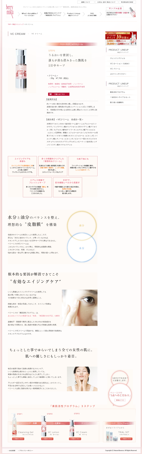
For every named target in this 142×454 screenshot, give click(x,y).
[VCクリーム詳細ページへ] (75, 440)
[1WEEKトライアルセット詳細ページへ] (126, 440)
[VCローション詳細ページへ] (47, 440)
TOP (9, 24)
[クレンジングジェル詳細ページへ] (18, 440)
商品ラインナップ (18, 24)
